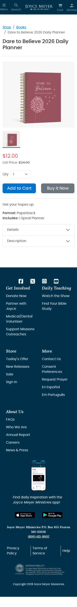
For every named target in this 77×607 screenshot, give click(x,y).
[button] (4, 7)
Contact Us (51, 359)
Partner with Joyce (16, 306)
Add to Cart (19, 188)
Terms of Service (40, 550)
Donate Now (16, 296)
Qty (6, 174)
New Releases (17, 366)
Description (16, 241)
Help (66, 550)
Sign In (11, 382)
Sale (9, 374)
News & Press (17, 450)
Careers (12, 442)
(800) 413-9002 (38, 536)
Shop (7, 27)
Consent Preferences (52, 369)
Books (21, 27)
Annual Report (18, 435)
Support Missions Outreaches (20, 331)
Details (13, 229)
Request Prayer (55, 379)
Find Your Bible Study (54, 306)
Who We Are (16, 427)
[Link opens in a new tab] (21, 282)
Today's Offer (17, 359)
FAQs (10, 419)
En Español (51, 387)
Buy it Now (58, 188)
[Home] (39, 7)
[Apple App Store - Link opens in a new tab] (25, 515)
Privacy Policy (13, 550)
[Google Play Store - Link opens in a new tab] (52, 515)
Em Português (53, 394)
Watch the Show (56, 296)
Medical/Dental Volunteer (19, 319)
